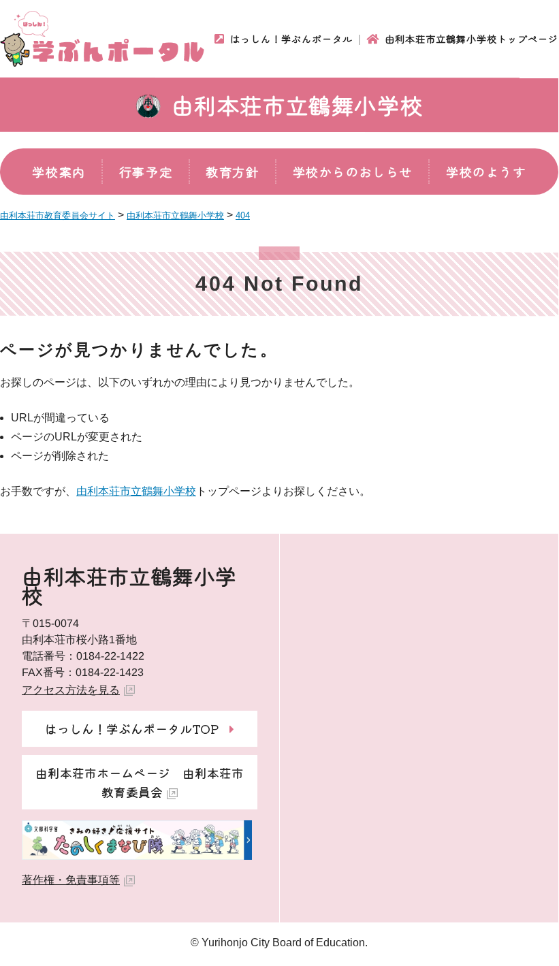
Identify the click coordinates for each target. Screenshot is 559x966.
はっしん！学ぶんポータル (291, 39)
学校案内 (58, 171)
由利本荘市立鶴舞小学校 (298, 104)
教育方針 (232, 171)
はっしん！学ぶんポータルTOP (132, 728)
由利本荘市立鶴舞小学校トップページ (471, 39)
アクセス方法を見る (71, 690)
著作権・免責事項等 (71, 880)
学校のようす (486, 171)
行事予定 (145, 171)
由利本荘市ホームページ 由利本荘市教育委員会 (139, 782)
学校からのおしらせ (353, 171)
